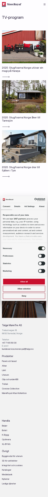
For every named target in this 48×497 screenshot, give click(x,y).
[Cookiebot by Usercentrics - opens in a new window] (34, 199)
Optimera (6, 439)
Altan (4, 366)
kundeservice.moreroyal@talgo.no (18, 349)
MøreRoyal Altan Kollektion (14, 393)
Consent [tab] (6, 206)
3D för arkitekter (9, 461)
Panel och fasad (9, 361)
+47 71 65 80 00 (9, 343)
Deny (24, 296)
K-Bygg (5, 435)
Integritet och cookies (12, 465)
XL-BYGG (6, 444)
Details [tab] (17, 206)
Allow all (24, 281)
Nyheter (6, 479)
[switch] (41, 256)
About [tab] (41, 206)
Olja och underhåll (10, 379)
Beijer (4, 426)
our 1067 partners (18, 219)
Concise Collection (10, 389)
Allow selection (24, 289)
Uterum (5, 375)
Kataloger (6, 470)
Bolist (4, 430)
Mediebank (7, 474)
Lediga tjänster (9, 484)
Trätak (5, 384)
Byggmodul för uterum (12, 456)
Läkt (4, 370)
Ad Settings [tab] (29, 206)
